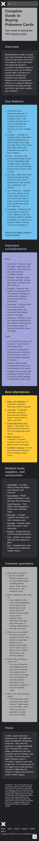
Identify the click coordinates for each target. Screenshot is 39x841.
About (3, 828)
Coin (9, 537)
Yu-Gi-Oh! (11, 410)
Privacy (16, 828)
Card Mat (11, 523)
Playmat (10, 532)
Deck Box (11, 515)
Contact (24, 828)
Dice (9, 545)
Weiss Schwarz (13, 437)
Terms (9, 828)
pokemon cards (19, 34)
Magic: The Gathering (16, 402)
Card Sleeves (13, 496)
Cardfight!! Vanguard (15, 448)
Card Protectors (14, 504)
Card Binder (12, 485)
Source (22, 775)
